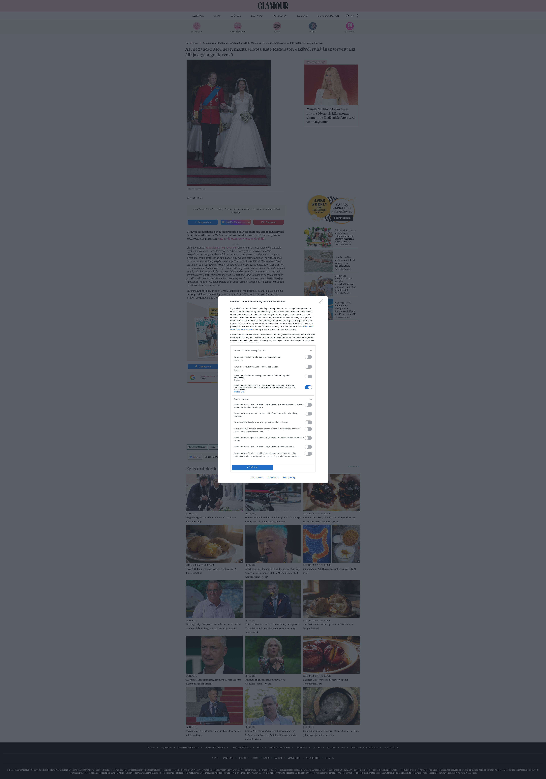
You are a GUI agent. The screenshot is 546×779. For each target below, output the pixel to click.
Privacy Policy (289, 477)
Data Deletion (257, 477)
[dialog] (273, 389)
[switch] (308, 357)
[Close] (322, 302)
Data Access (273, 477)
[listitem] (273, 350)
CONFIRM (252, 467)
